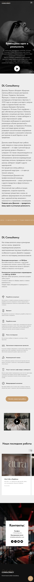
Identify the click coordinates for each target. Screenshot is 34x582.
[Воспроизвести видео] (17, 577)
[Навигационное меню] (31, 2)
